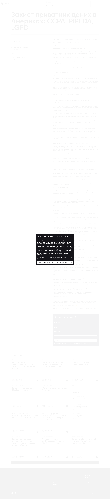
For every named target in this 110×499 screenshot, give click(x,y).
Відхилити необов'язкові (62, 262)
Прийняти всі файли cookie (44, 262)
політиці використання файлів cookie (64, 247)
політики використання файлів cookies (54, 257)
